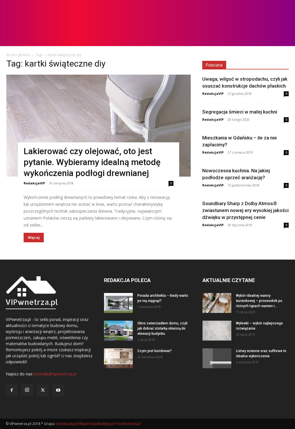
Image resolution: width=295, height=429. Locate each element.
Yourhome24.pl (128, 423)
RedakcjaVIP (34, 183)
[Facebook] (11, 390)
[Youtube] (58, 390)
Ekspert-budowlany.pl (96, 423)
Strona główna (18, 54)
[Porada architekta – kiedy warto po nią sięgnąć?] (118, 303)
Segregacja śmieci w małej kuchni (239, 112)
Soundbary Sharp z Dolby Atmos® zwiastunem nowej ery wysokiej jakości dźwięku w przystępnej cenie (245, 210)
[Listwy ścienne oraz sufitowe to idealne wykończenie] (217, 358)
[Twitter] (42, 390)
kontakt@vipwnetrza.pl (55, 374)
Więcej (33, 237)
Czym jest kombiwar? (154, 351)
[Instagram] (27, 390)
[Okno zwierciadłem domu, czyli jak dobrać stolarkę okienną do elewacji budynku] (118, 331)
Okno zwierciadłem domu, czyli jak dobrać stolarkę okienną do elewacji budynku (162, 328)
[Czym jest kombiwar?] (118, 358)
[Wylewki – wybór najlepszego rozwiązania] (217, 331)
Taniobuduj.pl (66, 423)
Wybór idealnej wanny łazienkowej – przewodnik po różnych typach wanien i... (259, 301)
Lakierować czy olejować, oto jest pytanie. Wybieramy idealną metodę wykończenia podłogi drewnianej (92, 162)
